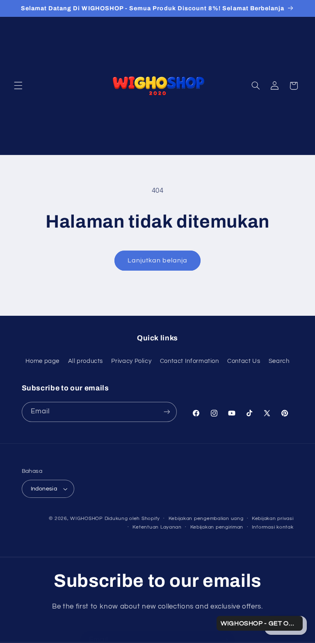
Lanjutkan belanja (158, 260)
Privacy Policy (131, 361)
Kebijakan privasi (273, 518)
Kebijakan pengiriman (217, 527)
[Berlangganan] (166, 412)
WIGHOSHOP (86, 518)
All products (85, 361)
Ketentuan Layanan (157, 527)
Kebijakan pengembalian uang (206, 518)
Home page (42, 361)
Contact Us (243, 361)
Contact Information (189, 361)
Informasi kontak (273, 527)
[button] (18, 85)
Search (279, 361)
